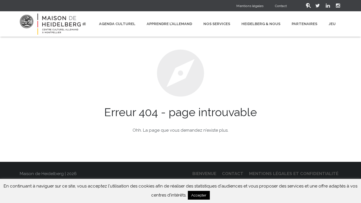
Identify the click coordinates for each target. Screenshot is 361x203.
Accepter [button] (198, 195)
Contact (281, 6)
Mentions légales (249, 6)
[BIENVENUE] (85, 24)
